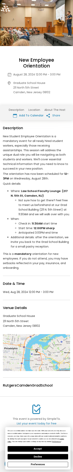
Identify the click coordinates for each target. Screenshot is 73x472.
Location (34, 110)
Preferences (38, 464)
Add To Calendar (31, 115)
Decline (38, 456)
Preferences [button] (56, 441)
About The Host (54, 110)
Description (16, 110)
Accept (38, 448)
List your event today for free (36, 423)
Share (56, 115)
